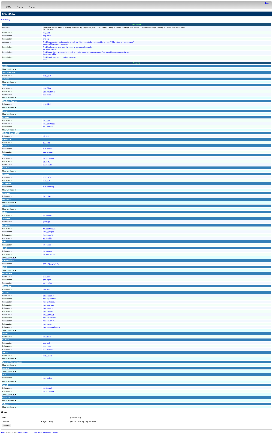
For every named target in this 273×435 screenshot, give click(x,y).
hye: (48, 196)
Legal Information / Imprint (48, 432)
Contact (32, 7)
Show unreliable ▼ (9, 69)
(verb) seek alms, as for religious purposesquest (59, 58)
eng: (46, 32)
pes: (51, 264)
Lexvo (3, 432)
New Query (5, 20)
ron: (46, 289)
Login (267, 3)
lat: (47, 245)
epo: (46, 142)
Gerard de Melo (23, 432)
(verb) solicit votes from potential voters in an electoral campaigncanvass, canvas (67, 48)
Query (20, 7)
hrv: (47, 177)
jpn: (46, 222)
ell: (46, 136)
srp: (47, 355)
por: (46, 277)
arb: (47, 75)
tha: (47, 378)
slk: (47, 337)
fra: (48, 158)
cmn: (47, 104)
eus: (47, 149)
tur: (47, 388)
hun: (48, 187)
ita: (47, 215)
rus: (48, 295)
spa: (47, 343)
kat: (49, 228)
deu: (47, 120)
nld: (47, 251)
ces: (47, 88)
